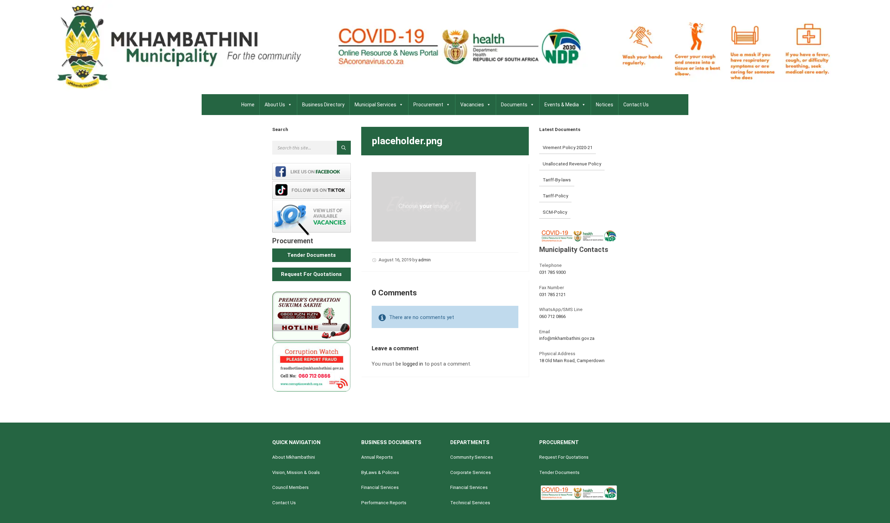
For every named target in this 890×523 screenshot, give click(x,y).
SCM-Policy (555, 212)
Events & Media (561, 104)
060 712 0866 (552, 316)
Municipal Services (375, 104)
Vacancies (472, 104)
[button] (311, 255)
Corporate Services (470, 472)
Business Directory (323, 104)
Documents (514, 104)
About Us (275, 104)
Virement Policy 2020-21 (567, 147)
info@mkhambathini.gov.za (566, 338)
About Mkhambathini (293, 457)
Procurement (428, 104)
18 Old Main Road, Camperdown (572, 360)
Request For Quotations (564, 457)
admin (424, 259)
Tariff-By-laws (557, 179)
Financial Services (380, 487)
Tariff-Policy (555, 195)
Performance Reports (383, 502)
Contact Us (636, 104)
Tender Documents (559, 472)
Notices (604, 104)
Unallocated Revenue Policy (572, 163)
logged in (413, 364)
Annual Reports (377, 457)
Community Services (471, 457)
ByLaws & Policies (380, 472)
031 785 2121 (552, 294)
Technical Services (470, 502)
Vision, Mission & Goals (296, 472)
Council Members (290, 487)
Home (247, 104)
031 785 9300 (552, 272)
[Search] (344, 148)
